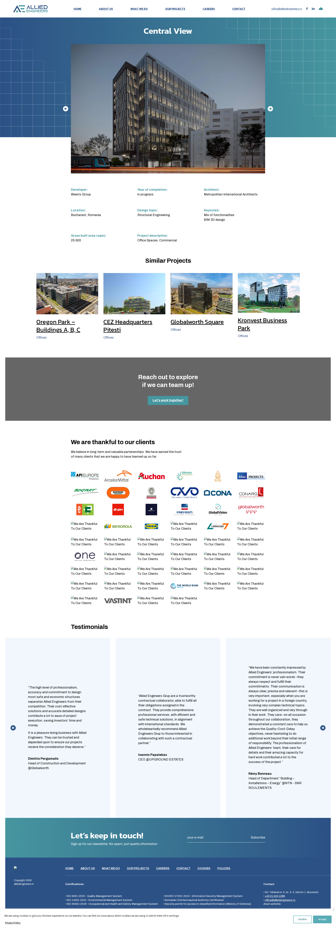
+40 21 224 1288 (275, 896)
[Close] (333, 910)
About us (106, 9)
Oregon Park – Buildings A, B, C (58, 325)
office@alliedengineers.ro (286, 8)
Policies (223, 868)
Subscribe (258, 837)
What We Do (139, 9)
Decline (302, 919)
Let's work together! (168, 400)
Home (77, 9)
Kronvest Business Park (262, 324)
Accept (322, 919)
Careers (209, 9)
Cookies (203, 868)
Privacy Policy (12, 923)
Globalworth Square (197, 321)
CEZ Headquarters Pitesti (127, 325)
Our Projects (175, 9)
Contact (238, 9)
